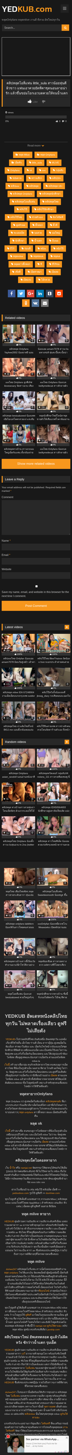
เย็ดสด (55, 271)
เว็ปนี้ (7, 1064)
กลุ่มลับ (59, 170)
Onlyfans (15, 170)
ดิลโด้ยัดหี (58, 217)
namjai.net (26, 1167)
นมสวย (38, 232)
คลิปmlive (30, 1414)
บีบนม (55, 240)
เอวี (23, 1353)
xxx (44, 170)
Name (6, 540)
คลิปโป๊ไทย (16, 217)
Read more (34, 145)
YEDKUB (10, 1039)
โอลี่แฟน (30, 1368)
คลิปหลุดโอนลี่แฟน (25, 201)
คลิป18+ (56, 178)
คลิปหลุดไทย (51, 201)
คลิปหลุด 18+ (55, 186)
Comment (7, 497)
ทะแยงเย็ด (19, 232)
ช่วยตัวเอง (37, 217)
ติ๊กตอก (39, 225)
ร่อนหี (27, 248)
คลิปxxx (15, 186)
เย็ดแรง (27, 279)
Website (6, 569)
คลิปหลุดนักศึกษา (51, 193)
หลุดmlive (18, 256)
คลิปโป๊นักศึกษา (45, 209)
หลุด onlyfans (26, 1112)
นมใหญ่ (56, 232)
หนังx (43, 248)
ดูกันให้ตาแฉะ (54, 1325)
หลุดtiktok (38, 256)
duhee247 (11, 1269)
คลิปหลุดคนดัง (53, 1101)
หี (41, 264)
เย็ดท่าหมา (36, 271)
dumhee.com (53, 1193)
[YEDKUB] (29, 9)
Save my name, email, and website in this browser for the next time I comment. (35, 594)
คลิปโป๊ (23, 209)
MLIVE (55, 162)
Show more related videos (36, 463)
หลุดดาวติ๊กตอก (22, 264)
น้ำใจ (12, 1167)
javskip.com (53, 1329)
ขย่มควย (17, 178)
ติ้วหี (55, 225)
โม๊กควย (45, 279)
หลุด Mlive (24, 154)
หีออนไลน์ (44, 1290)
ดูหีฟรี (28, 1315)
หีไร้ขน (55, 264)
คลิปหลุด (34, 186)
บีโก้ (12, 248)
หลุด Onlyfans (47, 154)
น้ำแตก (38, 240)
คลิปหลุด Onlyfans (22, 193)
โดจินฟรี (45, 1423)
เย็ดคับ (18, 162)
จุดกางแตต (49, 1406)
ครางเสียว (36, 178)
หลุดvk (56, 256)
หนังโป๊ (59, 248)
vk (31, 170)
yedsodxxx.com (20, 1193)
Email (6, 555)
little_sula (37, 162)
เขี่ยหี (17, 271)
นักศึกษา (19, 240)
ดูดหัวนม (20, 225)
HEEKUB (9, 1221)
